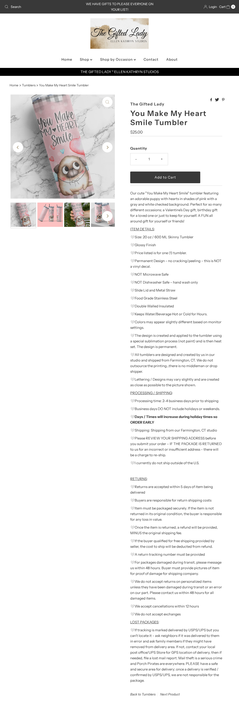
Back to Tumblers (143, 694)
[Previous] (18, 147)
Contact (151, 59)
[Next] (107, 147)
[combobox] (40, 6)
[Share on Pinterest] (223, 100)
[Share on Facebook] (211, 100)
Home (66, 59)
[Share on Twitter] (217, 100)
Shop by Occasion (117, 59)
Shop (85, 59)
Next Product (170, 694)
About (172, 59)
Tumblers (28, 85)
